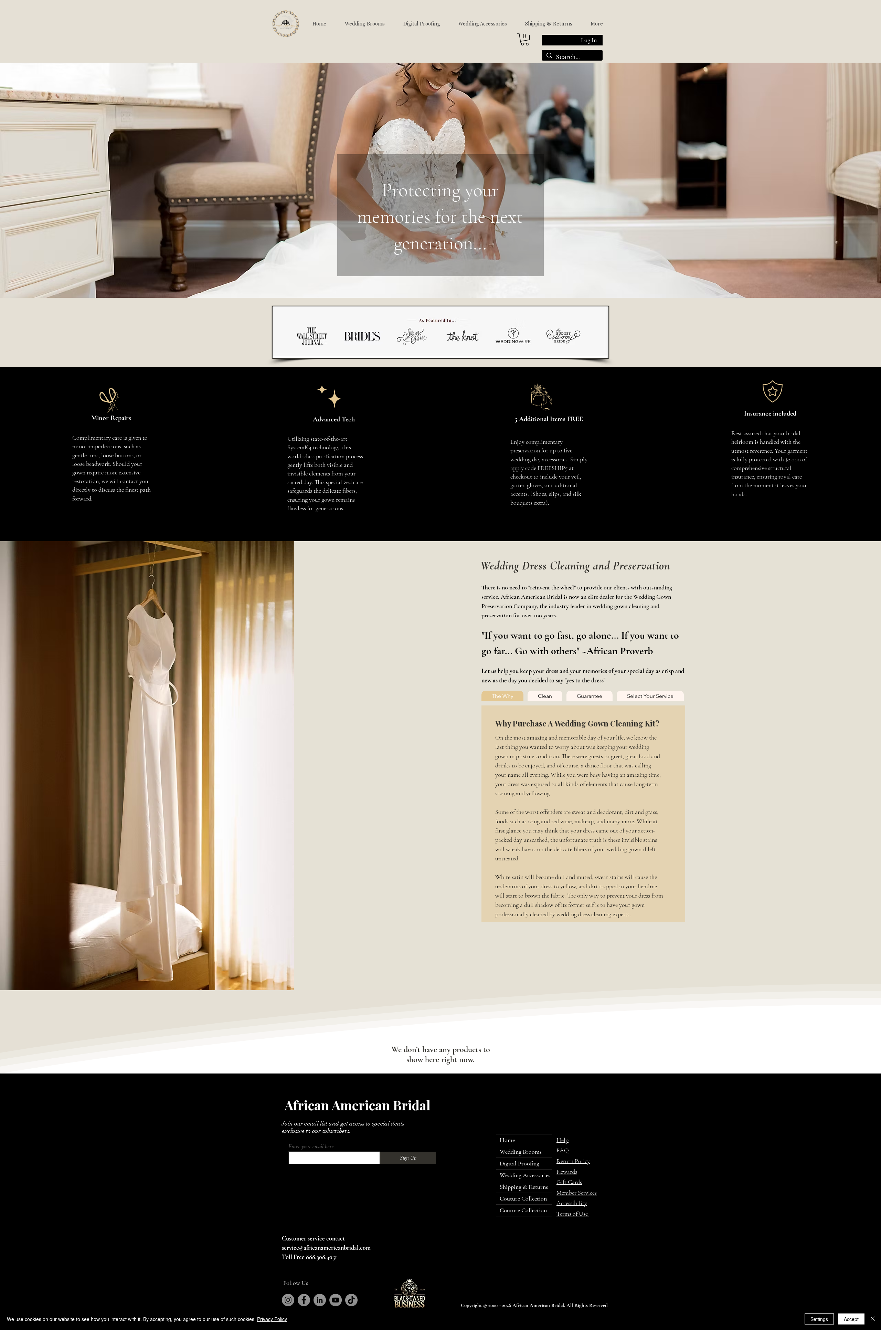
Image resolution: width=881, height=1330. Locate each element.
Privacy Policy (272, 1319)
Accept (851, 1319)
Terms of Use (572, 1213)
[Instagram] (288, 1300)
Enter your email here (311, 1146)
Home (507, 1140)
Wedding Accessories (525, 1175)
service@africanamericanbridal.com (326, 1248)
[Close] (873, 1318)
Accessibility (571, 1203)
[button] (524, 39)
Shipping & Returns (524, 1187)
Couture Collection (523, 1198)
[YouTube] (335, 1300)
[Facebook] (304, 1300)
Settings (819, 1319)
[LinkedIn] (320, 1300)
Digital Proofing (519, 1163)
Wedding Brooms (521, 1151)
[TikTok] (351, 1300)
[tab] (502, 696)
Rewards (566, 1171)
